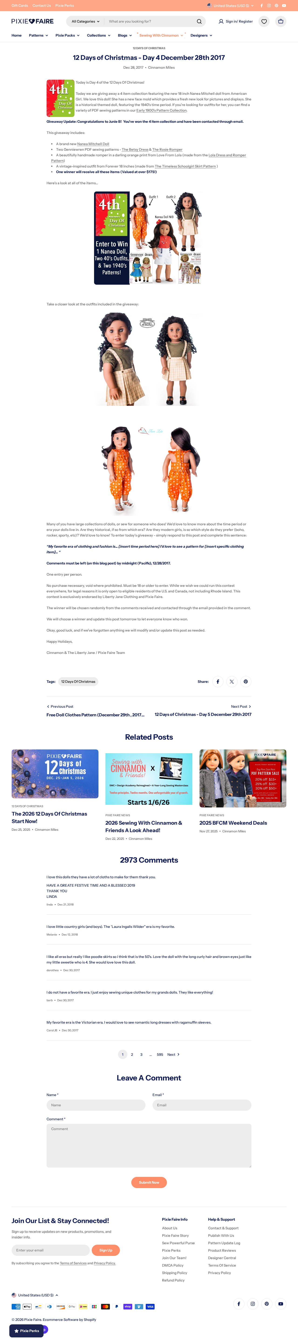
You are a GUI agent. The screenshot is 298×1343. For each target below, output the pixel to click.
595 (160, 1054)
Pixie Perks (64, 5)
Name (52, 1095)
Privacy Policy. (105, 1263)
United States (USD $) (231, 5)
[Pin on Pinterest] (245, 681)
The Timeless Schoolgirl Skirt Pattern (185, 166)
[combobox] (136, 21)
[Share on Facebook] (218, 681)
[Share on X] (231, 681)
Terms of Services (73, 1263)
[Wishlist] (264, 21)
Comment (56, 1119)
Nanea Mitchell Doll (93, 144)
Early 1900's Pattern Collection (161, 110)
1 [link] (122, 1054)
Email (158, 1095)
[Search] (199, 21)
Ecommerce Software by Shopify (69, 1319)
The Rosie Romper (167, 149)
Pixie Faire (32, 1319)
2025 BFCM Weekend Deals (233, 823)
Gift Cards (20, 5)
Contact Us (42, 5)
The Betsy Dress (135, 149)
